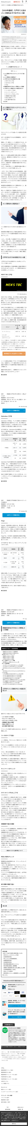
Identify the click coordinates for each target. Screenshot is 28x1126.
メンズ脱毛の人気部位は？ (10, 77)
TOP (8, 1107)
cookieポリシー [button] (15, 1120)
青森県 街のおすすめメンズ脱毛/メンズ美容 (14, 86)
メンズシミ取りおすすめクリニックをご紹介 (12, 675)
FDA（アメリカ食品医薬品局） (10, 958)
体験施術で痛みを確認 (11, 96)
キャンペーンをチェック (11, 92)
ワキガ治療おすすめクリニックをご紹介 (11, 682)
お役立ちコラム (4, 1081)
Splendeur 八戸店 (10, 82)
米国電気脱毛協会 (8, 960)
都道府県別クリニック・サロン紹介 (9, 1074)
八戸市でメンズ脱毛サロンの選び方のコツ (13, 88)
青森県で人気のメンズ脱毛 (8, 656)
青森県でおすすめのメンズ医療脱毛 (10, 651)
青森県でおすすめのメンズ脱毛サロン (11, 653)
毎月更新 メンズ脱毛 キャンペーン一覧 (11, 662)
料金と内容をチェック (11, 97)
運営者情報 (7, 1109)
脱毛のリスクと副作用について (15, 850)
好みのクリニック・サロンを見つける (17, 1006)
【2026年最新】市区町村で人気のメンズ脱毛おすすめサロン (13, 1047)
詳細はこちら (11, 989)
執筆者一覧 (20, 1109)
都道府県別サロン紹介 (6, 1072)
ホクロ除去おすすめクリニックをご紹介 (11, 678)
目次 (12, 71)
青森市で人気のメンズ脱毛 (8, 657)
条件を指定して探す (5, 1102)
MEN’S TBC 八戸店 (10, 81)
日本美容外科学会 (8, 962)
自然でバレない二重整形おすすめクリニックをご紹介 (14, 679)
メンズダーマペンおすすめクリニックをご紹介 (12, 684)
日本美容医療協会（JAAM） (10, 969)
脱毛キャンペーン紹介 (6, 1089)
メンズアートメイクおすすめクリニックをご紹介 (13, 665)
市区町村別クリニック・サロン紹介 (9, 1079)
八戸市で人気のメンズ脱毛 (8, 659)
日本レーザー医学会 (8, 971)
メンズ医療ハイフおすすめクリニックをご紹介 (12, 681)
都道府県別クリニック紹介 (7, 1070)
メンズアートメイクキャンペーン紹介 (9, 1091)
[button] (25, 521)
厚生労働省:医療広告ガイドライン (11, 964)
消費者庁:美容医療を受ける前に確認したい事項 (14, 967)
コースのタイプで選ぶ (11, 90)
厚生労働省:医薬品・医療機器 (10, 965)
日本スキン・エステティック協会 (11, 955)
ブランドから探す (5, 1097)
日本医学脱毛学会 (8, 956)
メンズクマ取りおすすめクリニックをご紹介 (12, 676)
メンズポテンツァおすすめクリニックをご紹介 (12, 666)
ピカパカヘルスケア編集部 (14, 1028)
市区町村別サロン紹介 (6, 1076)
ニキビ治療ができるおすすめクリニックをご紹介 (13, 673)
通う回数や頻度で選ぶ (11, 99)
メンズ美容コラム (5, 1083)
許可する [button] (14, 1123)
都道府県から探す (5, 1100)
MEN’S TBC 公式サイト (23, 294)
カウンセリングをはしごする (12, 94)
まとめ (5, 101)
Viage (7, 84)
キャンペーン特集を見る (17, 1017)
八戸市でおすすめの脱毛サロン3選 (12, 79)
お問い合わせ (20, 1107)
